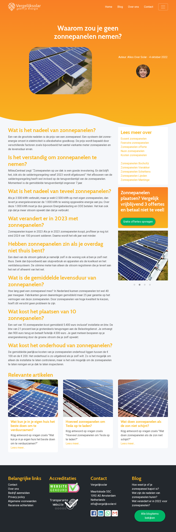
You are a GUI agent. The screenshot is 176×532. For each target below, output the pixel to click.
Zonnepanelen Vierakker (135, 167)
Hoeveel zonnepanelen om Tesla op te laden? (85, 424)
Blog (120, 6)
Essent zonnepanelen (134, 138)
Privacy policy (16, 497)
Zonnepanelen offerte (134, 147)
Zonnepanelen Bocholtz (135, 163)
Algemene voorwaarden (22, 501)
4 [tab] (150, 283)
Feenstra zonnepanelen (135, 142)
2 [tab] (140, 283)
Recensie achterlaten (20, 505)
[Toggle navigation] (163, 6)
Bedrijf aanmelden (19, 493)
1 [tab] (135, 283)
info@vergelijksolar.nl (103, 504)
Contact (148, 6)
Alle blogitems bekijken (150, 515)
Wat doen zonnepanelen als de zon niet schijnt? (141, 424)
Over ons (133, 6)
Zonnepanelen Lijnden (134, 175)
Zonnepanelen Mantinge (135, 180)
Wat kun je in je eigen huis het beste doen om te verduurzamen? (33, 426)
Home (108, 6)
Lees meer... (18, 447)
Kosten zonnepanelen (134, 155)
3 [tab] (145, 283)
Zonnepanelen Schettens (136, 171)
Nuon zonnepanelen (132, 151)
